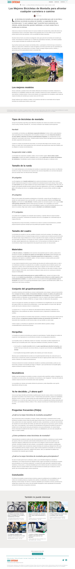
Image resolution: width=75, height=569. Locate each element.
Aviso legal (25, 558)
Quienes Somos (31, 558)
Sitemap (43, 558)
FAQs (36, 558)
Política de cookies (10, 558)
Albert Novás (38, 15)
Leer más (22, 519)
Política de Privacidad (19, 558)
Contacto (39, 558)
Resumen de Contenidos (37, 553)
